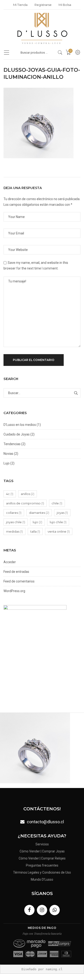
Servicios (42, 844)
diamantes (39, 513)
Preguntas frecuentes (42, 865)
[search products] (60, 52)
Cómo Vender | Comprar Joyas (42, 851)
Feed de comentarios (19, 581)
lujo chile (58, 522)
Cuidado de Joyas (17, 434)
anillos (27, 494)
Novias (8, 453)
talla (35, 531)
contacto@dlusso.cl (45, 821)
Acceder (10, 562)
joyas (62, 513)
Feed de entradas (16, 572)
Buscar (75, 393)
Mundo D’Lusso (42, 879)
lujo (37, 522)
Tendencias (12, 444)
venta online (59, 531)
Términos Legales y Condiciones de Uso (42, 872)
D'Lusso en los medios (20, 425)
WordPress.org (14, 591)
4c (9, 494)
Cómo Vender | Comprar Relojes (42, 858)
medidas (14, 531)
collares (13, 513)
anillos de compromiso (25, 503)
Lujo (7, 463)
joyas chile (15, 522)
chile (57, 503)
